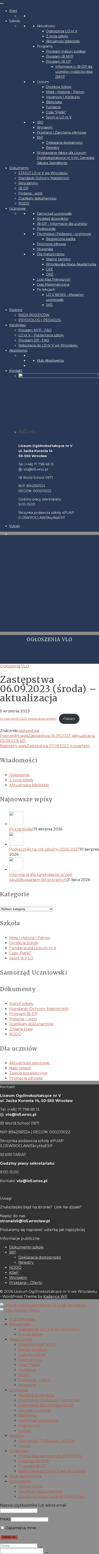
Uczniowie (17, 208)
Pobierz (69, 718)
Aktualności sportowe (29, 1063)
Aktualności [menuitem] (20, 1324)
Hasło (5, 1519)
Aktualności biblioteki (63, 41)
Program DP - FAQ (33, 340)
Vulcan (14, 526)
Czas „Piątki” (20, 953)
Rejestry (52, 148)
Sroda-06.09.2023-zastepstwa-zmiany (28, 718)
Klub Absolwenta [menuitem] (25, 1476)
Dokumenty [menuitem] (20, 1481)
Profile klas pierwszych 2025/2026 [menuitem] (49, 1456)
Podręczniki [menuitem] (29, 1425)
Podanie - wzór (30, 193)
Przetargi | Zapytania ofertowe (61, 132)
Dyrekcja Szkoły (59, 87)
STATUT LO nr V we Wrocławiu (43, 173)
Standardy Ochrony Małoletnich (43, 178)
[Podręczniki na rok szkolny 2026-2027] (54, 839)
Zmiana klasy (21, 1029)
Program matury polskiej (66, 51)
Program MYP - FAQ (35, 330)
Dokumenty (19, 168)
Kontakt (15, 371)
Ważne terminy (58, 259)
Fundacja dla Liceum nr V (32, 948)
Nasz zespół (20, 1068)
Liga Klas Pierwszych (53, 279)
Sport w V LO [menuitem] (30, 1359)
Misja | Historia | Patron (29, 938)
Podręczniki (46, 229)
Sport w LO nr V (59, 117)
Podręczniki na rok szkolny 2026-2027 (44, 849)
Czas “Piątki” (56, 112)
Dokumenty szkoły (26, 1247)
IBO (40, 122)
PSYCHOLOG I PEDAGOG (39, 320)
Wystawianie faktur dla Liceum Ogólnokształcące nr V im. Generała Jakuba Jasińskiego (65, 158)
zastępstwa (28, 731)
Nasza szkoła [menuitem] (20, 1339)
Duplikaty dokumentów (37, 198)
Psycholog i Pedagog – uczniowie (64, 234)
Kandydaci (17, 325)
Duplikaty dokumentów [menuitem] (40, 1491)
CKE (49, 269)
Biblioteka (54, 102)
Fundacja (53, 107)
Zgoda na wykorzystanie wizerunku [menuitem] (51, 1496)
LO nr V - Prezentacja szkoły (41, 335)
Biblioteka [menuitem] (27, 1415)
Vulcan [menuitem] (25, 1430)
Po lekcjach (46, 290)
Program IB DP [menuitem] (32, 1466)
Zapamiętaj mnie (20, 1528)
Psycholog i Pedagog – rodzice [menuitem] (46, 1441)
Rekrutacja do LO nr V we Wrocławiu (48, 345)
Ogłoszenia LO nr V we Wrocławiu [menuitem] (49, 1329)
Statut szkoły (21, 1004)
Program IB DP (58, 61)
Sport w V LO (21, 958)
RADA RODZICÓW (34, 315)
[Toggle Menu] (2, 3)
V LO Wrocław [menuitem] (22, 1319)
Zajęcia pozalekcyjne (28, 1073)
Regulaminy (28, 183)
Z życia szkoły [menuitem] (30, 1334)
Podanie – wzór (23, 1019)
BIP (40, 137)
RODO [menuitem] (24, 1375)
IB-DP (23, 188)
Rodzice (15, 310)
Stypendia (45, 249)
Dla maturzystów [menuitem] (34, 1410)
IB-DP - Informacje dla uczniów (62, 224)
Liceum (43, 82)
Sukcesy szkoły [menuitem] (32, 1354)
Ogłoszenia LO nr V (61, 31)
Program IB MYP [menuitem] (33, 1461)
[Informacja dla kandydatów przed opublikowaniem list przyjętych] (54, 864)
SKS (49, 305)
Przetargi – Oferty (25, 1283)
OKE (49, 274)
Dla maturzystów (50, 254)
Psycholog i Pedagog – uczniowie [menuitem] (49, 1400)
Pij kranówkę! (21, 829)
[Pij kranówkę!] (54, 819)
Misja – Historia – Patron (65, 92)
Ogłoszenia (19, 775)
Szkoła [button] (14, 21)
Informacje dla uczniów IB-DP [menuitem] (46, 1405)
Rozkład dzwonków (52, 219)
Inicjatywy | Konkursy (63, 97)
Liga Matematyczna (53, 284)
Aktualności (46, 26)
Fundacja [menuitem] (27, 1370)
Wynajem (44, 127)
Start (13, 11)
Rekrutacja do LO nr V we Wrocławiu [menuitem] (52, 1471)
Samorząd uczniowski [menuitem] (38, 1420)
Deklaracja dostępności (64, 143)
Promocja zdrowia (51, 244)
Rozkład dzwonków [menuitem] (36, 1395)
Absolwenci (18, 350)
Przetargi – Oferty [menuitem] (34, 1380)
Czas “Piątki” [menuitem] (29, 1365)
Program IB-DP (23, 1014)
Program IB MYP (60, 56)
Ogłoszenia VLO (14, 666)
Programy (45, 46)
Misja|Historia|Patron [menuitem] (37, 1344)
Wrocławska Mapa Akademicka (71, 264)
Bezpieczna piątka (61, 239)
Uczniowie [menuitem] (18, 1390)
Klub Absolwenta (50, 360)
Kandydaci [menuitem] (18, 1451)
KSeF (14, 1272)
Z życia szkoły (57, 36)
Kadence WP (55, 1296)
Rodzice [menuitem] (16, 1436)
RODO (23, 203)
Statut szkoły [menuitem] (30, 1486)
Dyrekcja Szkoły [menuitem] (33, 1349)
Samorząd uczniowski (54, 214)
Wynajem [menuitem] (27, 1385)
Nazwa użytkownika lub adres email (33, 1505)
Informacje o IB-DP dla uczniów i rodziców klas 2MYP (74, 72)
